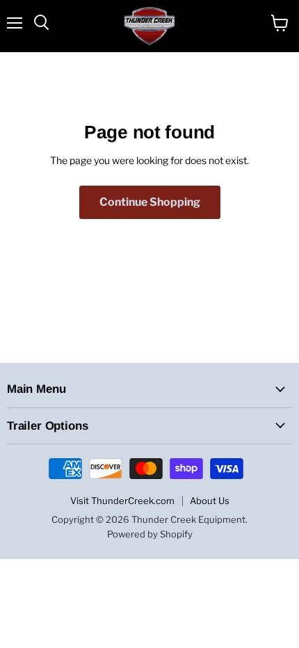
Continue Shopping (149, 202)
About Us (209, 500)
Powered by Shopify (150, 534)
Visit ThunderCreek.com (122, 500)
